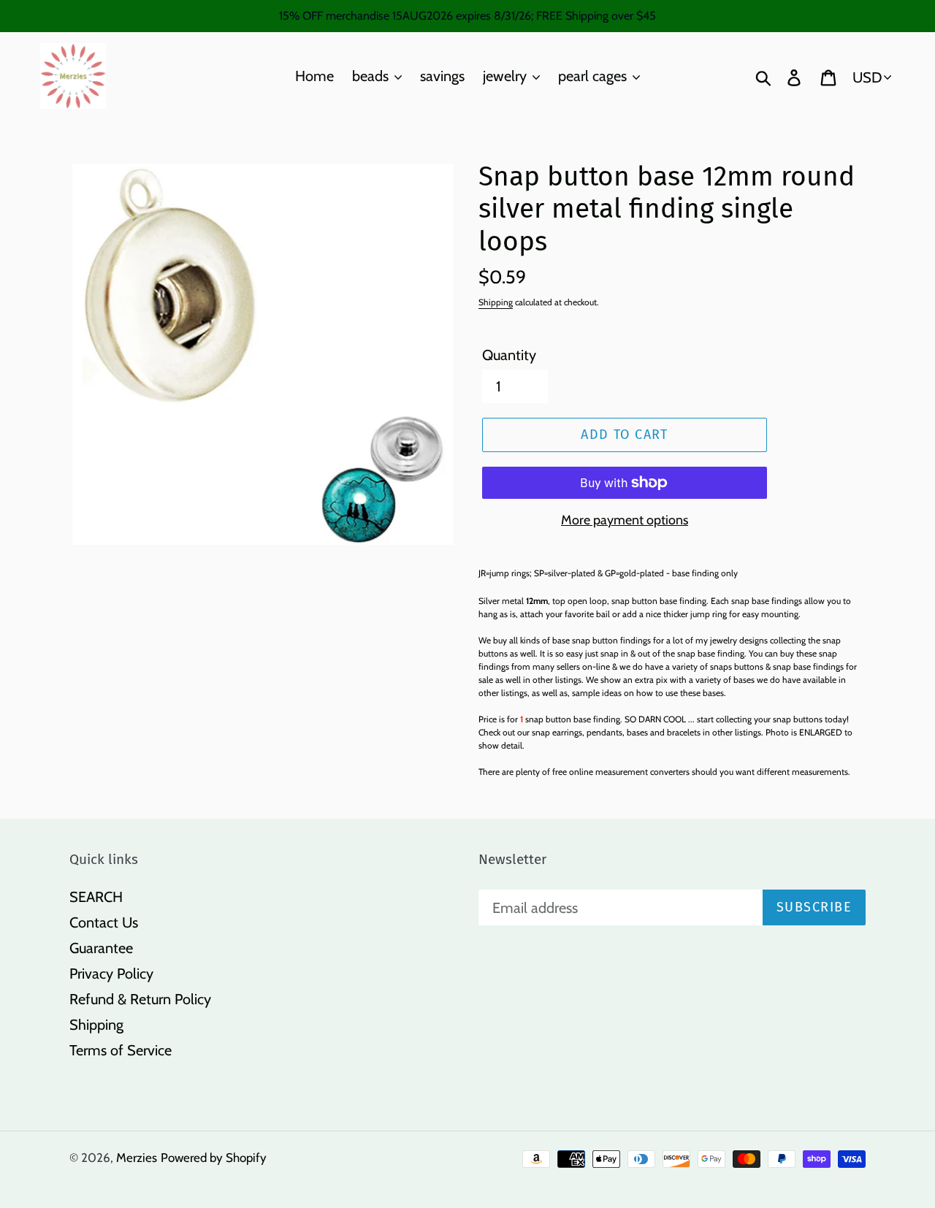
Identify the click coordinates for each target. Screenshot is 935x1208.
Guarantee (101, 948)
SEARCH (96, 897)
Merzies (136, 1157)
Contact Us (103, 922)
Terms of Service (120, 1050)
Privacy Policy (111, 973)
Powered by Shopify (214, 1157)
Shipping (495, 302)
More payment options (624, 520)
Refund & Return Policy (140, 999)
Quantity (509, 355)
